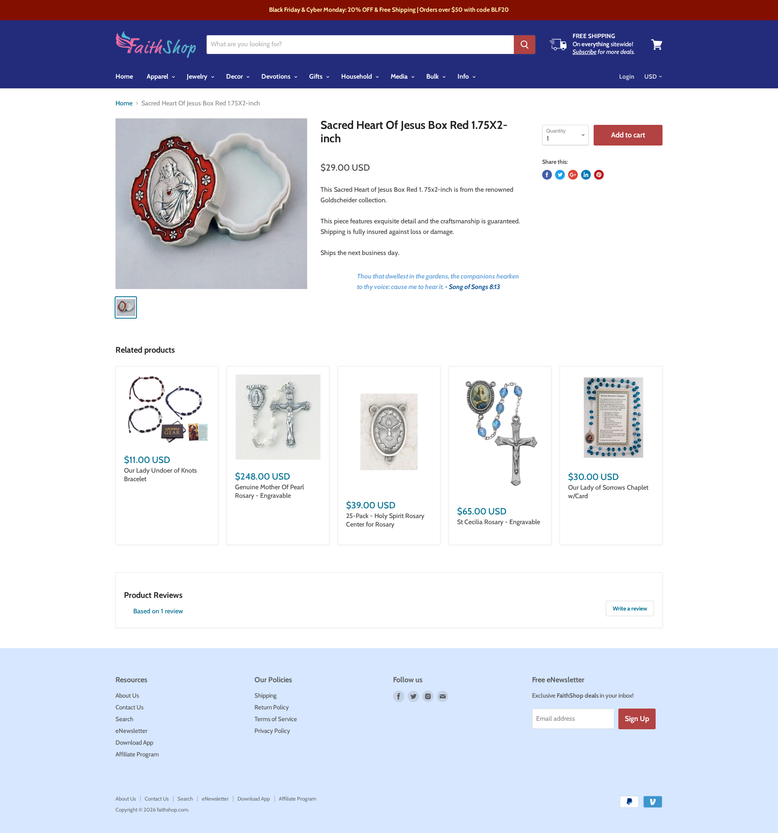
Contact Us (129, 707)
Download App (134, 742)
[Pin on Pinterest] (599, 175)
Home (124, 76)
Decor (235, 76)
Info (463, 76)
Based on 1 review (158, 611)
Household (357, 76)
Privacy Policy (272, 730)
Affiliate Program (137, 754)
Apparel (158, 76)
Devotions (276, 76)
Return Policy (271, 707)
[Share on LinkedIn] (586, 175)
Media (400, 76)
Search (124, 719)
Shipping (265, 695)
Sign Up (637, 718)
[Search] (524, 44)
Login (626, 76)
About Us (127, 695)
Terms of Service (275, 719)
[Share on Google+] (573, 175)
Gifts (316, 76)
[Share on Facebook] (547, 175)
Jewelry (198, 76)
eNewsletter (131, 730)
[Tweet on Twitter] (560, 175)
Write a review (630, 608)
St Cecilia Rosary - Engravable (498, 522)
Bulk (433, 76)
